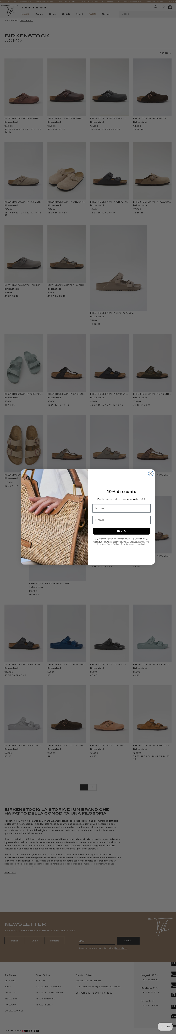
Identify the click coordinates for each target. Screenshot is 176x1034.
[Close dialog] (150, 473)
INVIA (121, 531)
